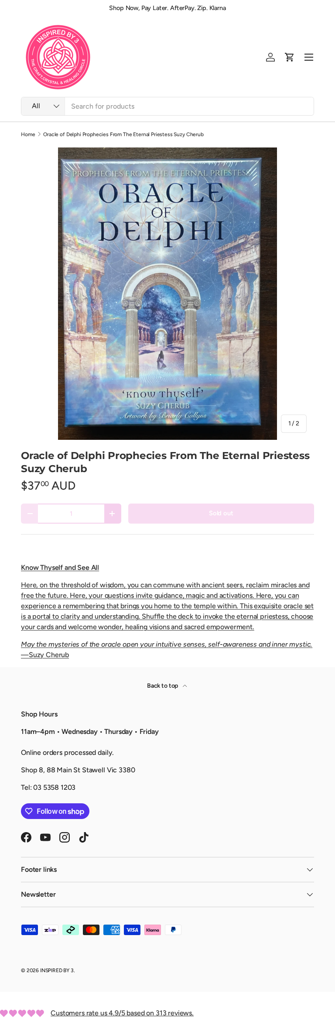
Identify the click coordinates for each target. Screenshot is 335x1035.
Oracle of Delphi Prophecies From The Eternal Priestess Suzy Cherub (123, 134)
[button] (289, 57)
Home (28, 134)
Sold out (221, 513)
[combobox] (167, 106)
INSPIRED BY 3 (57, 970)
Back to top (163, 685)
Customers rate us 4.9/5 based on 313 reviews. (122, 1013)
